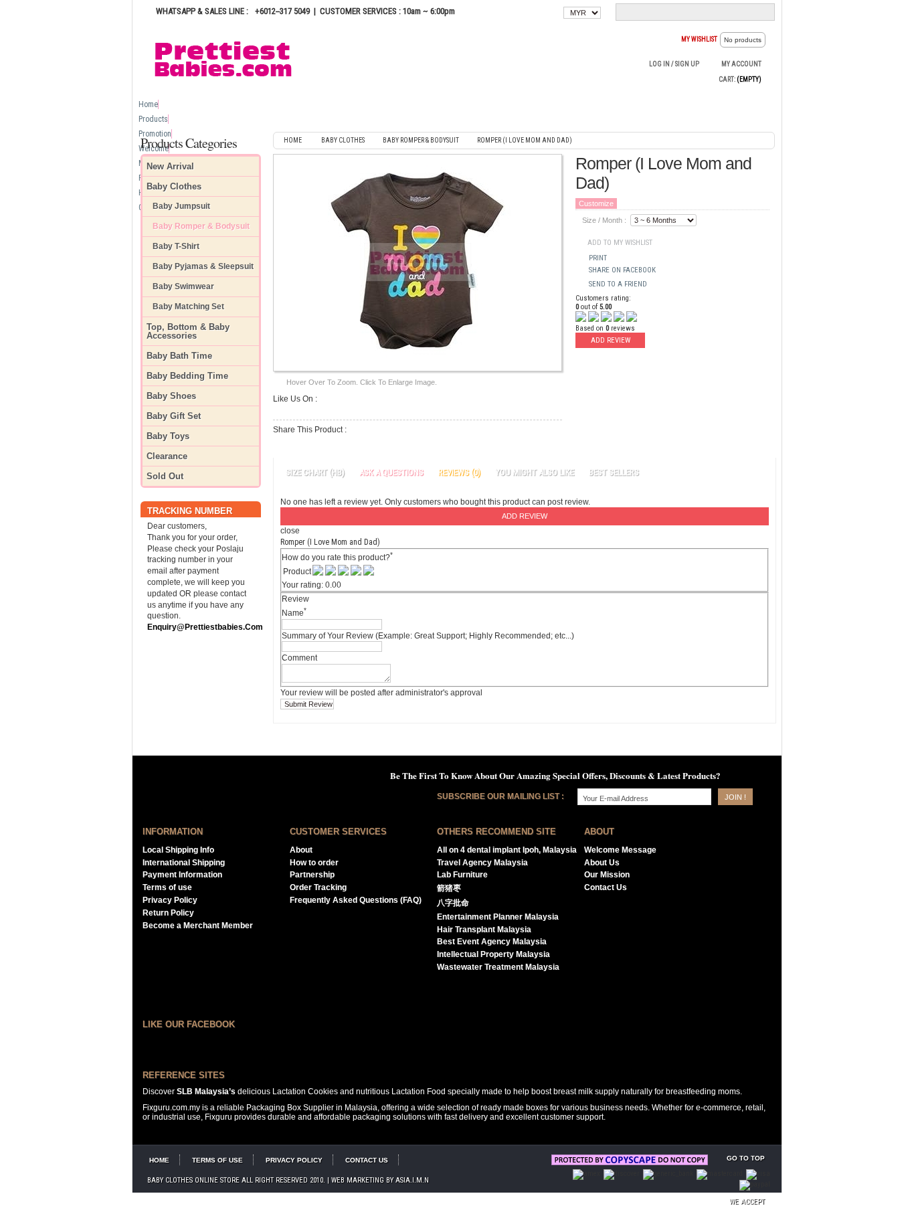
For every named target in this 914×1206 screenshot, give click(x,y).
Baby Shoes (171, 396)
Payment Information (182, 874)
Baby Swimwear (183, 286)
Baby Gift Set (174, 416)
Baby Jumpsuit (181, 206)
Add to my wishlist (619, 242)
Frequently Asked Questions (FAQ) (356, 900)
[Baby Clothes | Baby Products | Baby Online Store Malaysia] (229, 58)
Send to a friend (618, 284)
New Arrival (170, 166)
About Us (602, 862)
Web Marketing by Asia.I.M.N (380, 1180)
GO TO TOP (746, 1158)
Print (598, 258)
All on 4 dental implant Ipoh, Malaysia (507, 850)
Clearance (167, 456)
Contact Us (605, 887)
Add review (610, 340)
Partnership (312, 874)
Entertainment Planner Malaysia (498, 917)
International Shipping (184, 862)
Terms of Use (217, 1160)
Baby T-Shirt (176, 246)
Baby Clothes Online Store (193, 1180)
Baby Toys (168, 436)
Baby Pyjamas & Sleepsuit (203, 266)
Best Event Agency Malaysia (492, 941)
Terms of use (167, 887)
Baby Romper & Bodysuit (201, 226)
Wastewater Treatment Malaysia (498, 967)
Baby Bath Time (179, 356)
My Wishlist (699, 39)
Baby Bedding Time (187, 376)
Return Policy (168, 913)
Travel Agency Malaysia (482, 862)
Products (153, 119)
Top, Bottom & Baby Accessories (188, 331)
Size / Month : (604, 220)
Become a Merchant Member (198, 925)
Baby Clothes (174, 186)
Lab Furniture (462, 874)
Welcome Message (620, 850)
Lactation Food (418, 1091)
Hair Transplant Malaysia (484, 929)
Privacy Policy (170, 900)
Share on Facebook (622, 270)
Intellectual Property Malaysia (493, 954)
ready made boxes (514, 1107)
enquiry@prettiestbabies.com (205, 627)
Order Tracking (318, 887)
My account (741, 64)
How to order (314, 862)
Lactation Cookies (305, 1091)
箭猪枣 (449, 888)
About (301, 850)
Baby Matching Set (188, 307)
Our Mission (607, 874)
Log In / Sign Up (674, 64)
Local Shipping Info (178, 850)
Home (148, 104)
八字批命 (453, 903)
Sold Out (165, 476)
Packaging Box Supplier (290, 1107)
